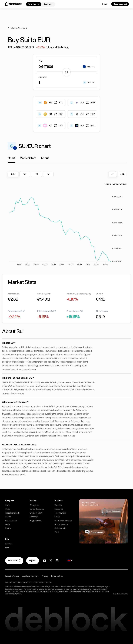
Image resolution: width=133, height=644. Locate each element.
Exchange (34, 517)
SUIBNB (56, 114)
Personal (32, 4)
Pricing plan (34, 505)
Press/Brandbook (12, 513)
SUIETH (88, 103)
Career (8, 517)
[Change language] (70, 560)
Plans (57, 532)
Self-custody (60, 528)
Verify (7, 524)
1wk (24, 174)
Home (7, 505)
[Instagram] (57, 560)
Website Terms (12, 576)
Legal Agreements (30, 576)
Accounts (59, 509)
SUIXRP (88, 114)
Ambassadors (11, 521)
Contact (8, 544)
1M (36, 174)
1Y (48, 174)
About (7, 509)
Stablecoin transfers (63, 521)
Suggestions (35, 521)
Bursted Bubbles (37, 509)
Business (48, 4)
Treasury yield (60, 513)
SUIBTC (56, 103)
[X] (51, 560)
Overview (58, 505)
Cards (57, 517)
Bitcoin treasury (61, 524)
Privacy (45, 576)
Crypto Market (36, 513)
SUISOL (88, 125)
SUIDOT (56, 125)
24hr (13, 174)
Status (8, 528)
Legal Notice (57, 576)
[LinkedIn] (44, 561)
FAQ (7, 547)
